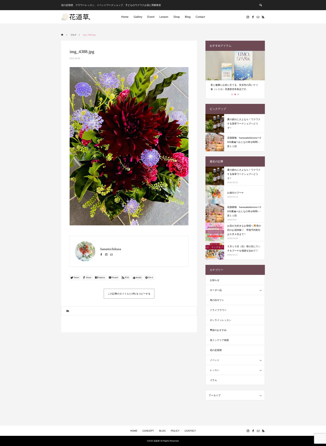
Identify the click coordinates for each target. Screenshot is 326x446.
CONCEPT (148, 430)
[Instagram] (247, 17)
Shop (176, 16)
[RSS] (263, 17)
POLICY (175, 430)
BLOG (162, 430)
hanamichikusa (110, 249)
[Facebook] (252, 17)
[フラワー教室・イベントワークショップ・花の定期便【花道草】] (76, 17)
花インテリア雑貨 (219, 340)
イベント (214, 360)
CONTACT (190, 430)
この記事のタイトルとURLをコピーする (129, 293)
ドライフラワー (218, 310)
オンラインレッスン (220, 320)
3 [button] (238, 94)
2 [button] (235, 94)
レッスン (214, 370)
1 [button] (232, 94)
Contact (200, 16)
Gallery (138, 16)
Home (125, 16)
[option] (235, 72)
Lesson (163, 16)
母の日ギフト (217, 300)
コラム (213, 380)
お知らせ (214, 280)
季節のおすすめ (218, 330)
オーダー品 (216, 290)
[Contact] (257, 17)
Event (150, 16)
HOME (133, 430)
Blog (188, 16)
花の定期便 (216, 350)
